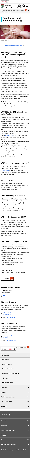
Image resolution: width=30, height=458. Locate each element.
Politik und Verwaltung (18, 10)
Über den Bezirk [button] (6, 402)
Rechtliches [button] (5, 355)
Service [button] (3, 392)
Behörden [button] (4, 425)
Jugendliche (9, 135)
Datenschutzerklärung (8, 369)
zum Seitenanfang (21, 347)
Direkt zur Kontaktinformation (14, 45)
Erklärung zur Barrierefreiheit (10, 373)
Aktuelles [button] (4, 387)
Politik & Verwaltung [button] (7, 397)
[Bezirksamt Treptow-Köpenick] (8, 349)
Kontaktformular (7, 364)
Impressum (5, 359)
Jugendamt (10, 12)
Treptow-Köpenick (5, 10)
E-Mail (5, 296)
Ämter (3, 12)
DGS (6, 378)
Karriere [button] (3, 406)
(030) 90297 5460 (11, 317)
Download (5, 278)
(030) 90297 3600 (11, 340)
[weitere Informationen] (2, 6)
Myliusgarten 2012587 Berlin (7, 337)
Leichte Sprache (9, 383)
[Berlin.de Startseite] (5, 1)
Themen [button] (3, 440)
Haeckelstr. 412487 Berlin (7, 313)
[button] (27, 10)
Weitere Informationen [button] (8, 444)
